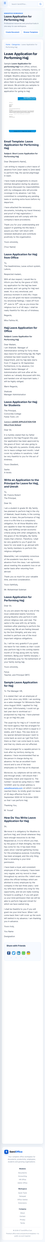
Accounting (22, 1176)
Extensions (22, 1203)
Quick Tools (22, 1193)
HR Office (22, 1179)
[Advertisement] (22, 1051)
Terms (22, 1223)
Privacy (22, 1220)
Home (8, 44)
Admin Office (22, 1183)
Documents (22, 1173)
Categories (16, 44)
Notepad (22, 1196)
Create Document (12, 32)
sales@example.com (13, 788)
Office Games (22, 1200)
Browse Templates (31, 32)
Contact (22, 1216)
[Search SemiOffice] (40, 4)
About (22, 1213)
